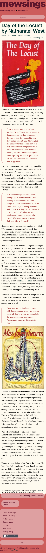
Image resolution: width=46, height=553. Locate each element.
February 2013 (39, 38)
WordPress (14, 550)
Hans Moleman (26, 280)
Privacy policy (8, 532)
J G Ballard (12, 35)
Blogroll (5, 525)
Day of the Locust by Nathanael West (23, 28)
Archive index (8, 519)
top (22, 542)
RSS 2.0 (40, 491)
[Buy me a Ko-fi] (10, 537)
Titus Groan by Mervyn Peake (30, 496)
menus (23, 17)
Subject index (8, 522)
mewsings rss (23, 10)
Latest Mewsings (9, 512)
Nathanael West (24, 35)
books (3, 35)
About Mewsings (9, 516)
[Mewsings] (23, 8)
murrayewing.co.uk (7, 10)
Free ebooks (8, 528)
